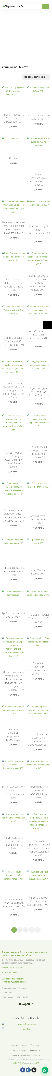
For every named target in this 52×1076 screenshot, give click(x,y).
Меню (24, 1045)
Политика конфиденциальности (26, 1055)
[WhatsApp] (45, 1070)
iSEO (37, 1063)
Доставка (35, 1045)
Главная (11, 39)
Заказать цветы (19, 1050)
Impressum (35, 1050)
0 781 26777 (7, 992)
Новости (14, 1045)
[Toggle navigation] (45, 6)
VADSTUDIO (18, 1063)
